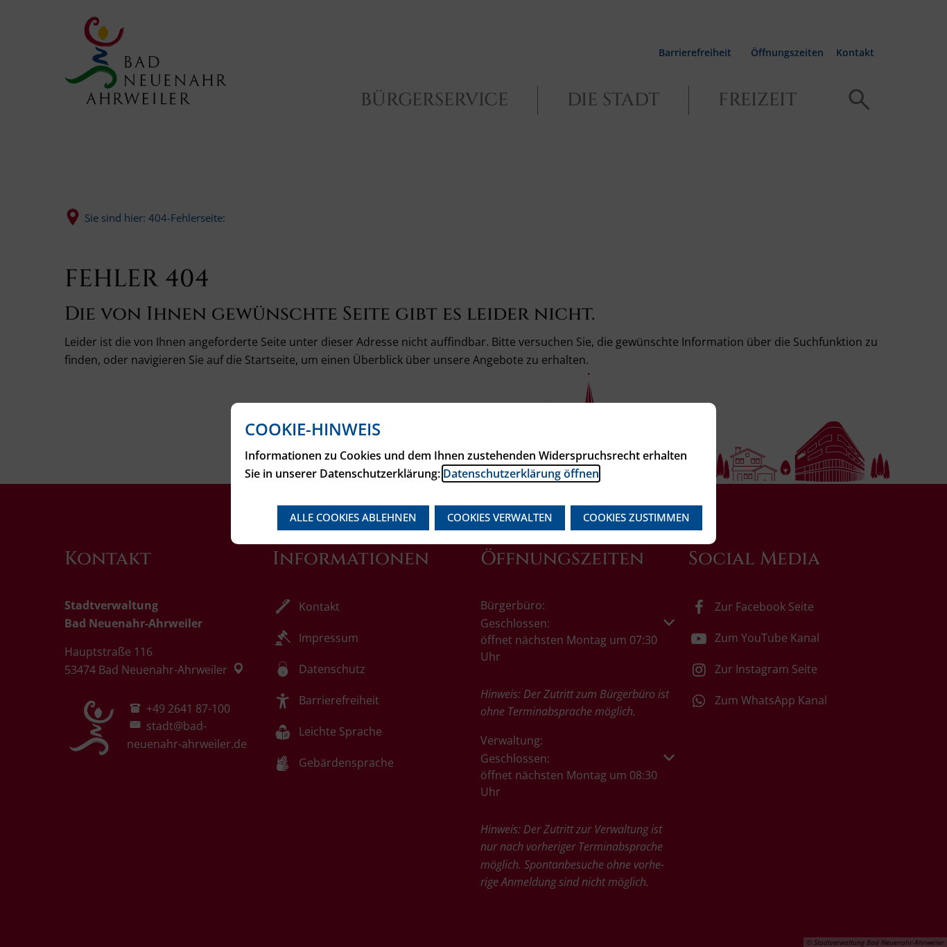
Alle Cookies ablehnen (353, 517)
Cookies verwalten (500, 517)
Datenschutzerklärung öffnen (521, 473)
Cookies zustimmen (636, 517)
